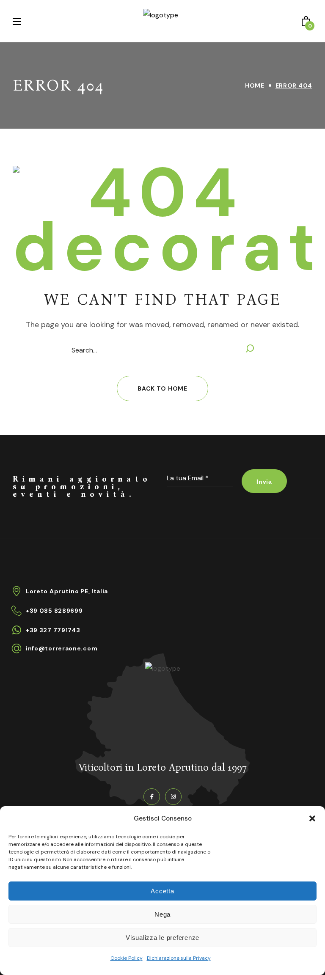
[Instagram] (173, 796)
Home (254, 85)
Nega (162, 914)
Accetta (162, 891)
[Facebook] (151, 796)
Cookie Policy (126, 958)
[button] (312, 818)
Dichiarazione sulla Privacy (179, 958)
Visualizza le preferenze (162, 937)
